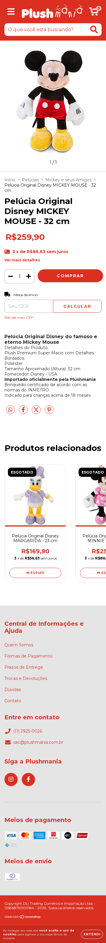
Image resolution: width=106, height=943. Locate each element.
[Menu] (11, 11)
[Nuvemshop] (22, 917)
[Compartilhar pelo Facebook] (24, 412)
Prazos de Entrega (23, 667)
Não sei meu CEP (19, 317)
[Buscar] (94, 29)
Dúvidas (12, 689)
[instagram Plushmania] (11, 779)
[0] (94, 13)
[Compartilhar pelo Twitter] (37, 412)
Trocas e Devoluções (25, 678)
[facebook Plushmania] (28, 779)
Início (9, 179)
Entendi (92, 934)
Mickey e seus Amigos (68, 179)
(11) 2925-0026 (27, 731)
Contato (12, 700)
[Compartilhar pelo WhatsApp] (10, 410)
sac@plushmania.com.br (38, 742)
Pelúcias (30, 179)
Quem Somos (18, 645)
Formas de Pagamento (28, 656)
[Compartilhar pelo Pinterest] (49, 412)
